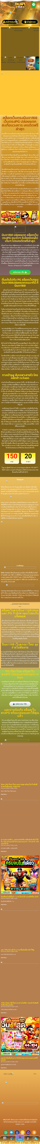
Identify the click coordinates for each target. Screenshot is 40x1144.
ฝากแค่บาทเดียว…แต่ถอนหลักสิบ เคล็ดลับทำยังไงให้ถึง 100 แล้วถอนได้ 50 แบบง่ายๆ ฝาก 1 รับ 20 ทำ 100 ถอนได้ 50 (20, 842)
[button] (4, 4)
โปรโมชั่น (12, 1141)
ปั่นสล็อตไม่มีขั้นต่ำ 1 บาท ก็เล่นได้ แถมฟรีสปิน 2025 (19, 897)
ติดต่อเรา (36, 1141)
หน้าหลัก (4, 1141)
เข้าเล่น (20, 1139)
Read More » (4, 794)
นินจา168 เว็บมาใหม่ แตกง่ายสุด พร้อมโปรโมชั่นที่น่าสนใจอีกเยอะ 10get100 (19, 785)
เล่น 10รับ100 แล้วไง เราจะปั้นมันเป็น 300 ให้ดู (17, 950)
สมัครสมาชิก (28, 1141)
